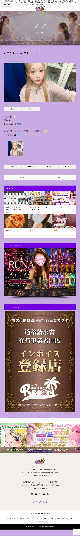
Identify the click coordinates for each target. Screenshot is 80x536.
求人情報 (64, 519)
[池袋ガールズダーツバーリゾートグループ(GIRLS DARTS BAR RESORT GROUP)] (40, 461)
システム (51, 519)
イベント (37, 519)
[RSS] (48, 494)
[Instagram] (32, 494)
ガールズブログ (17, 57)
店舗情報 (44, 519)
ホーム (6, 519)
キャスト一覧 (21, 519)
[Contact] (44, 494)
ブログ (58, 519)
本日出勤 (12, 519)
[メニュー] (77, 8)
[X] (36, 494)
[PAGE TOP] (40, 420)
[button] (6, 268)
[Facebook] (40, 494)
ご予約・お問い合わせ (40, 502)
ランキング (30, 519)
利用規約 (41, 521)
